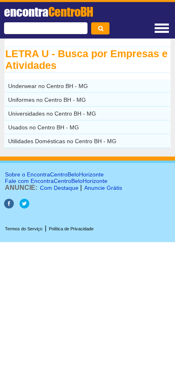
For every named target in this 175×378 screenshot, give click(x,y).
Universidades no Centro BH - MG (52, 113)
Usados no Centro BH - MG (43, 127)
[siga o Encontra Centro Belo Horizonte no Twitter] (24, 206)
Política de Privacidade (71, 228)
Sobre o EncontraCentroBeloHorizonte (54, 174)
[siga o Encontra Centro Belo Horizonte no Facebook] (9, 206)
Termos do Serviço (23, 228)
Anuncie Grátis (103, 188)
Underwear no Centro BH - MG (48, 86)
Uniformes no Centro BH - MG (47, 100)
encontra (48, 11)
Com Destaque (59, 188)
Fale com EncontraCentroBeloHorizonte (56, 181)
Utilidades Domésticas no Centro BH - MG (62, 141)
